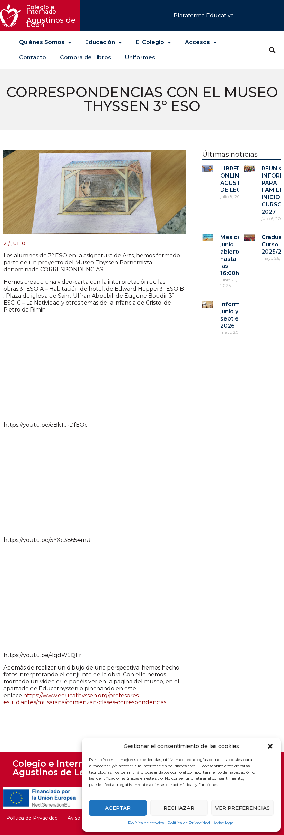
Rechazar (178, 807)
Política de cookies (146, 822)
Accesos (197, 42)
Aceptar (118, 807)
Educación (100, 42)
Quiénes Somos (41, 42)
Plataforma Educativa (204, 15)
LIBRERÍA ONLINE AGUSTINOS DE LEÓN (238, 179)
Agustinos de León (52, 16)
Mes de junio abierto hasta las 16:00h (230, 255)
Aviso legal (223, 822)
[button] (270, 746)
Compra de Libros (85, 57)
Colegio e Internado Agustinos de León (56, 767)
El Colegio (150, 42)
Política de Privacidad (188, 822)
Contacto (32, 57)
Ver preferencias (242, 807)
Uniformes (140, 57)
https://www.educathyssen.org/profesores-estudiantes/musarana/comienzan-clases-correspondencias (84, 699)
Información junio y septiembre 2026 (237, 315)
